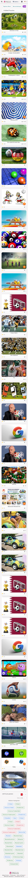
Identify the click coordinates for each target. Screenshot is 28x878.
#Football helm (20, 807)
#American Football (9, 807)
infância (14, 677)
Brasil (14, 529)
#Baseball (8, 835)
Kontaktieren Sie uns (19, 876)
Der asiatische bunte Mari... (14, 142)
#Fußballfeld (7, 818)
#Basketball (19, 846)
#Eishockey (7, 857)
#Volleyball (18, 860)
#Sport (14, 818)
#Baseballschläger (18, 835)
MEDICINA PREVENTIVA (14, 506)
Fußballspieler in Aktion (14, 75)
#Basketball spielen (9, 853)
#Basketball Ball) (8, 849)
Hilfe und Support (21, 875)
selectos (14, 484)
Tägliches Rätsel (7, 6)
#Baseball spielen (19, 842)
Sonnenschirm (14, 120)
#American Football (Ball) (14, 811)
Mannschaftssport (17, 6)
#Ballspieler (20, 839)
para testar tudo (14, 744)
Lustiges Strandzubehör (14, 53)
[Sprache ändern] (26, 1)
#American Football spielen (9, 814)
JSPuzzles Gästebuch (9, 876)
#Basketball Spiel (19, 849)
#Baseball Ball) (8, 842)
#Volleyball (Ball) (14, 864)
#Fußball (10, 804)
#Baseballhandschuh (10, 839)
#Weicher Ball (22, 832)
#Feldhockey (10, 860)
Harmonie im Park (14, 30)
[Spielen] (24, 27)
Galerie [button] (16, 1)
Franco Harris (14, 333)
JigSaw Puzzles (5, 875)
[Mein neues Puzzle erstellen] (22, 1)
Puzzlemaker (13, 875)
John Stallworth (14, 355)
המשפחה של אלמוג (14, 722)
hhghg (14, 766)
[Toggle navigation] (2, 1)
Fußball (25, 6)
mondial (14, 699)
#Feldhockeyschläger (18, 857)
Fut (14, 377)
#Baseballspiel (9, 846)
